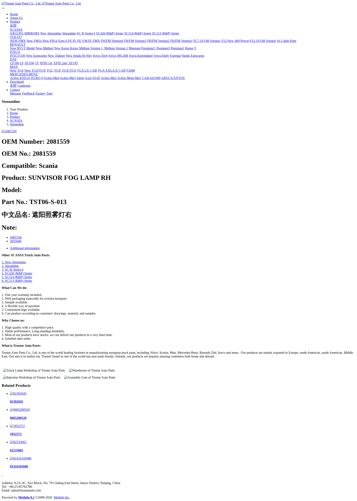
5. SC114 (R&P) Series (17, 277)
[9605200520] (20, 409)
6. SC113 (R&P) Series (17, 281)
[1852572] (17, 426)
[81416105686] (20, 458)
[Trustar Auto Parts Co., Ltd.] (178, 3)
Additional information (25, 248)
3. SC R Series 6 (12, 269)
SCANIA (16, 120)
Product (15, 117)
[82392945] (18, 393)
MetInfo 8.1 (26, 497)
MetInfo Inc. (62, 497)
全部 (13, 25)
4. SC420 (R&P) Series (17, 273)
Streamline (17, 124)
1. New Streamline (14, 262)
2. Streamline (10, 266)
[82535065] (18, 442)
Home (14, 14)
